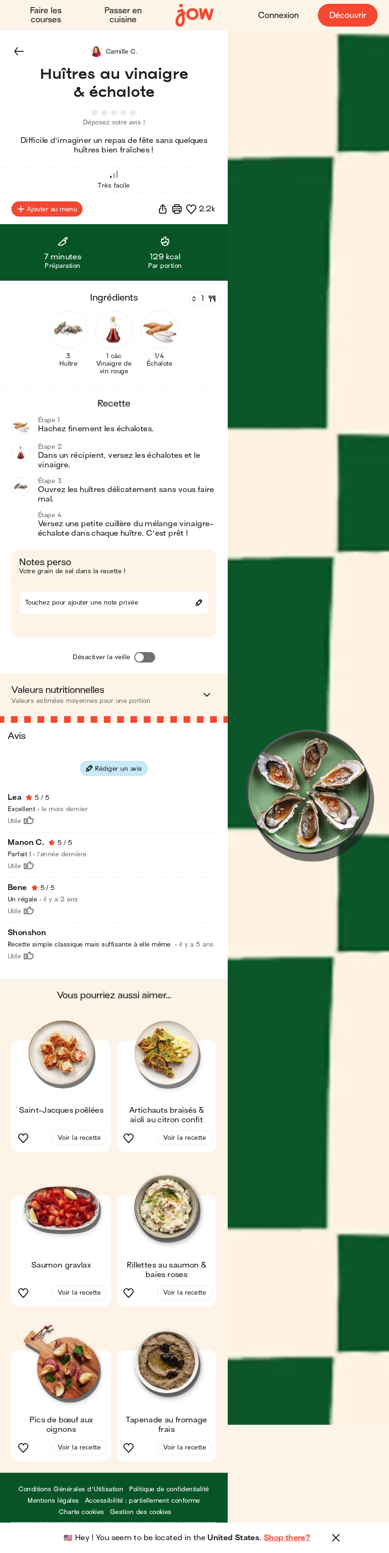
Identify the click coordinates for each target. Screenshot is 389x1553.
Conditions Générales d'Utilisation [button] (71, 1489)
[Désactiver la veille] (144, 657)
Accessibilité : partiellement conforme (142, 1500)
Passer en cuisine (123, 15)
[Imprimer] (177, 209)
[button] (19, 51)
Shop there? (287, 1538)
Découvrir (347, 15)
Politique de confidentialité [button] (169, 1489)
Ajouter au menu (52, 209)
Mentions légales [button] (53, 1500)
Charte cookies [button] (81, 1511)
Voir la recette (79, 1137)
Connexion (278, 15)
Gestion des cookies (141, 1511)
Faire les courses (46, 15)
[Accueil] (194, 15)
